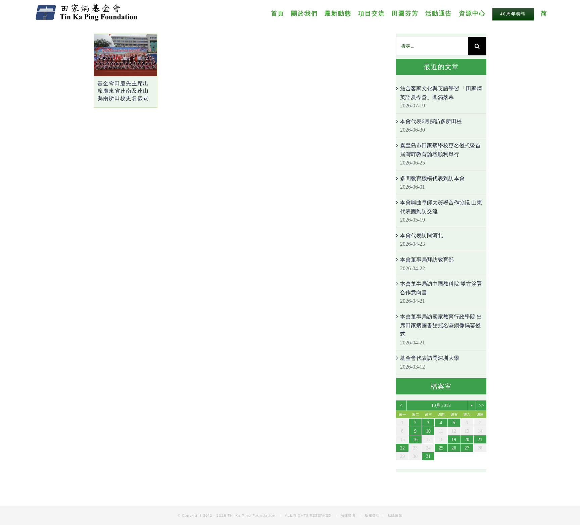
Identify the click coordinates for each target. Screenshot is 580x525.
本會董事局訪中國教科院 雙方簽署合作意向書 (441, 288)
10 (428, 431)
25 (441, 447)
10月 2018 (441, 405)
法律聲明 (349, 515)
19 (453, 439)
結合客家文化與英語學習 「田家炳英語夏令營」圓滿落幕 (441, 93)
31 (428, 456)
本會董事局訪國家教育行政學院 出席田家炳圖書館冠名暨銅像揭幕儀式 (441, 325)
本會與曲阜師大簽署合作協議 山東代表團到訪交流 (441, 207)
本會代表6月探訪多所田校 (431, 121)
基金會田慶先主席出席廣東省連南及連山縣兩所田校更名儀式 (123, 91)
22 (402, 447)
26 (453, 447)
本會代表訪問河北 (421, 235)
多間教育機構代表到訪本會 (432, 178)
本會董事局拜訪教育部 (427, 259)
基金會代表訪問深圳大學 (429, 358)
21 (480, 439)
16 (415, 439)
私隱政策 (395, 515)
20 (467, 439)
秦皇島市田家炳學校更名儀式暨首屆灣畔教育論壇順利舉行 (440, 150)
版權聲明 (372, 515)
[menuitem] (281, 13)
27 (467, 447)
